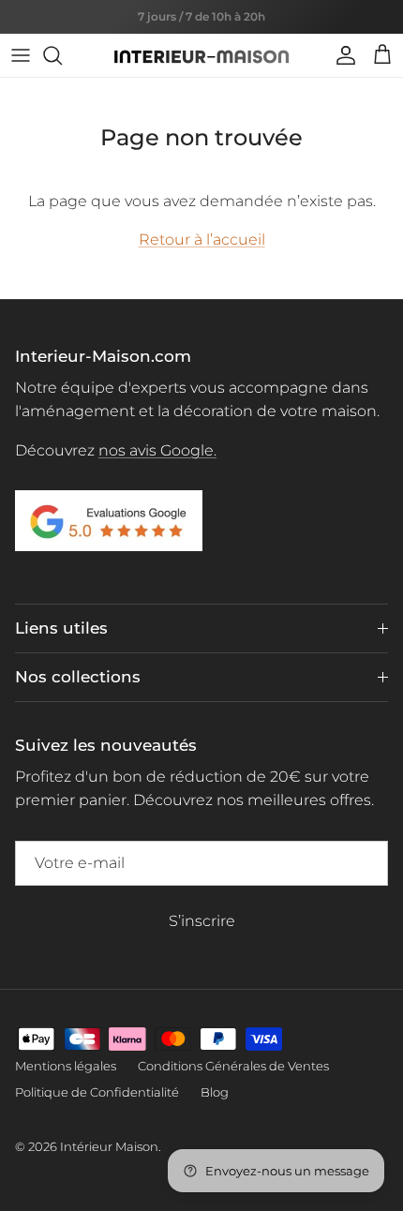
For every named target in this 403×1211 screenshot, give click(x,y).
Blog (215, 1091)
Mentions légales (65, 1065)
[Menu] (20, 55)
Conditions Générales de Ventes (233, 1065)
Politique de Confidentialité (97, 1091)
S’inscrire (202, 921)
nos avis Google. (157, 450)
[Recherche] (61, 55)
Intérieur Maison (109, 1146)
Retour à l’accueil (202, 239)
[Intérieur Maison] (201, 55)
